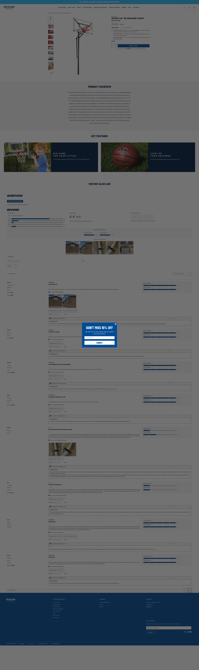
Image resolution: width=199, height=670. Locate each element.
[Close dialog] (115, 324)
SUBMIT (99, 342)
